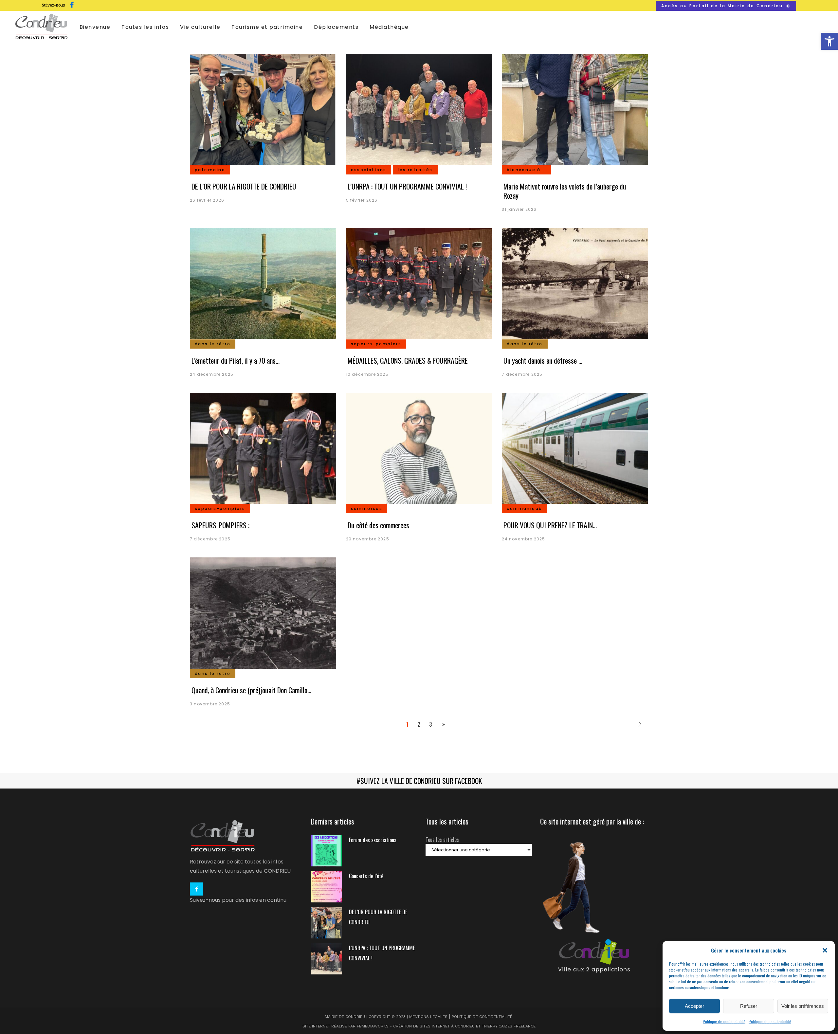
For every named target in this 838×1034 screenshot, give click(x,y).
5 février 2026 (362, 200)
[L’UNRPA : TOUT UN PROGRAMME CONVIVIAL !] (419, 111)
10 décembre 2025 (367, 374)
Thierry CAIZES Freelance (509, 1026)
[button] (829, 41)
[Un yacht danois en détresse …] (575, 285)
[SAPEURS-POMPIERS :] (263, 450)
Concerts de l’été (366, 876)
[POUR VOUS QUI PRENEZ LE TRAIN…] (575, 450)
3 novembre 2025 (210, 704)
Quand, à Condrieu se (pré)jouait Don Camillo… (251, 690)
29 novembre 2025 (367, 539)
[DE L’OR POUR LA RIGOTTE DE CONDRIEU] (263, 111)
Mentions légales (428, 1016)
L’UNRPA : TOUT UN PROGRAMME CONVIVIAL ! (407, 186)
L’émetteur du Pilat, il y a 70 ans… (235, 360)
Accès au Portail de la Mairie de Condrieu (722, 6)
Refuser (748, 1006)
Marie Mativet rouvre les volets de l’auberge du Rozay (564, 191)
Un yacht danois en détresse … (542, 360)
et (478, 1026)
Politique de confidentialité (724, 1021)
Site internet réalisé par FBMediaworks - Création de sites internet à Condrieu (388, 1026)
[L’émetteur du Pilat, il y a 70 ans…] (263, 285)
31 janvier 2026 (519, 209)
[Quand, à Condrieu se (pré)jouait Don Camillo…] (263, 615)
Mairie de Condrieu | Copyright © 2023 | (367, 1016)
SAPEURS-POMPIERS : (220, 525)
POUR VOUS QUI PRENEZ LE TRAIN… (550, 525)
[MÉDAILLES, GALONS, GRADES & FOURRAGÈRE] (419, 285)
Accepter (694, 1006)
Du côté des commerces (378, 525)
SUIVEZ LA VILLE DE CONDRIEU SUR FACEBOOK (421, 780)
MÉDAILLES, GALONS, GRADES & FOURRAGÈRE (408, 360)
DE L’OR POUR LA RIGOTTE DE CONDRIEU (243, 186)
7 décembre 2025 (522, 374)
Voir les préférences (802, 1006)
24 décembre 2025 (211, 374)
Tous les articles (442, 840)
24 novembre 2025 (523, 539)
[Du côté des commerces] (419, 450)
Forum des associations (372, 840)
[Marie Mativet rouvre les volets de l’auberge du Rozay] (575, 111)
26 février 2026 (207, 200)
